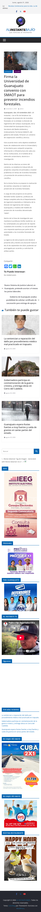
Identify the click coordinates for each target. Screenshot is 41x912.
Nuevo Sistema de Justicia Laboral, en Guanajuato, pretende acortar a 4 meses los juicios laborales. (21, 288)
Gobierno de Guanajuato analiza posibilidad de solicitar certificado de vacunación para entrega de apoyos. (21, 300)
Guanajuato (8, 71)
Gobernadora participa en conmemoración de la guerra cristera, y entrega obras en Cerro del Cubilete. (18, 384)
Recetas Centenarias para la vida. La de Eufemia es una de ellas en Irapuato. (22, 7)
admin (22, 109)
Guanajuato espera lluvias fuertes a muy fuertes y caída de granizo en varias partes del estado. (20, 428)
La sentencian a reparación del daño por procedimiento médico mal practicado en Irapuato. (20, 341)
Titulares (17, 71)
